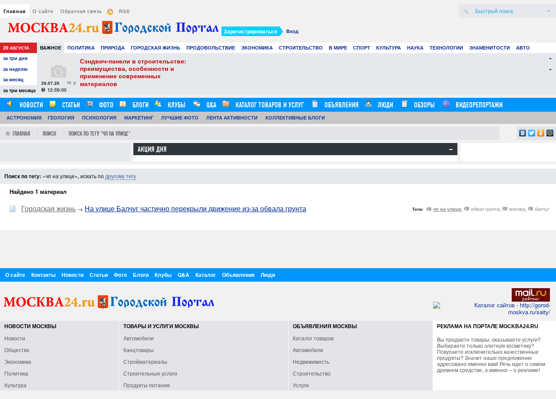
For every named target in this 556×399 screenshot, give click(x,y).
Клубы (175, 105)
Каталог (205, 275)
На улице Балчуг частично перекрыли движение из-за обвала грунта (195, 208)
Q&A (210, 105)
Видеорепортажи (478, 105)
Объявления (341, 105)
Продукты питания (146, 385)
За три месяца (19, 90)
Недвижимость (311, 361)
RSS (124, 10)
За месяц (13, 79)
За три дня (15, 58)
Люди (384, 105)
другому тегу (120, 176)
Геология (61, 117)
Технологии (446, 47)
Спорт (361, 47)
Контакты (43, 275)
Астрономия (24, 117)
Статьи (70, 105)
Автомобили (138, 338)
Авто (523, 47)
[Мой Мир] (550, 133)
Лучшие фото (180, 117)
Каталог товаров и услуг (269, 105)
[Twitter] (531, 133)
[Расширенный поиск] (549, 11)
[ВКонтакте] (522, 133)
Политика (81, 47)
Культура (388, 47)
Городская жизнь (155, 47)
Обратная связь (81, 10)
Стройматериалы (145, 361)
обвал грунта (485, 208)
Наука (415, 47)
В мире (338, 47)
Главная (14, 11)
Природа (113, 47)
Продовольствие (210, 47)
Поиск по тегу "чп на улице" (100, 133)
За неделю (15, 69)
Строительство (301, 47)
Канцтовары (138, 349)
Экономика (257, 47)
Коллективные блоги (295, 117)
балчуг (542, 208)
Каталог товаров (313, 338)
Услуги (301, 385)
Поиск (49, 133)
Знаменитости (489, 47)
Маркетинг (138, 117)
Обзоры (423, 105)
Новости (30, 105)
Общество (17, 349)
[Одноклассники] (541, 133)
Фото (105, 105)
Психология (99, 117)
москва (517, 208)
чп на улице (447, 209)
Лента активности (232, 117)
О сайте (43, 10)
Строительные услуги (150, 373)
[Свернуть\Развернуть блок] (450, 149)
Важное (50, 47)
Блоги (140, 105)
